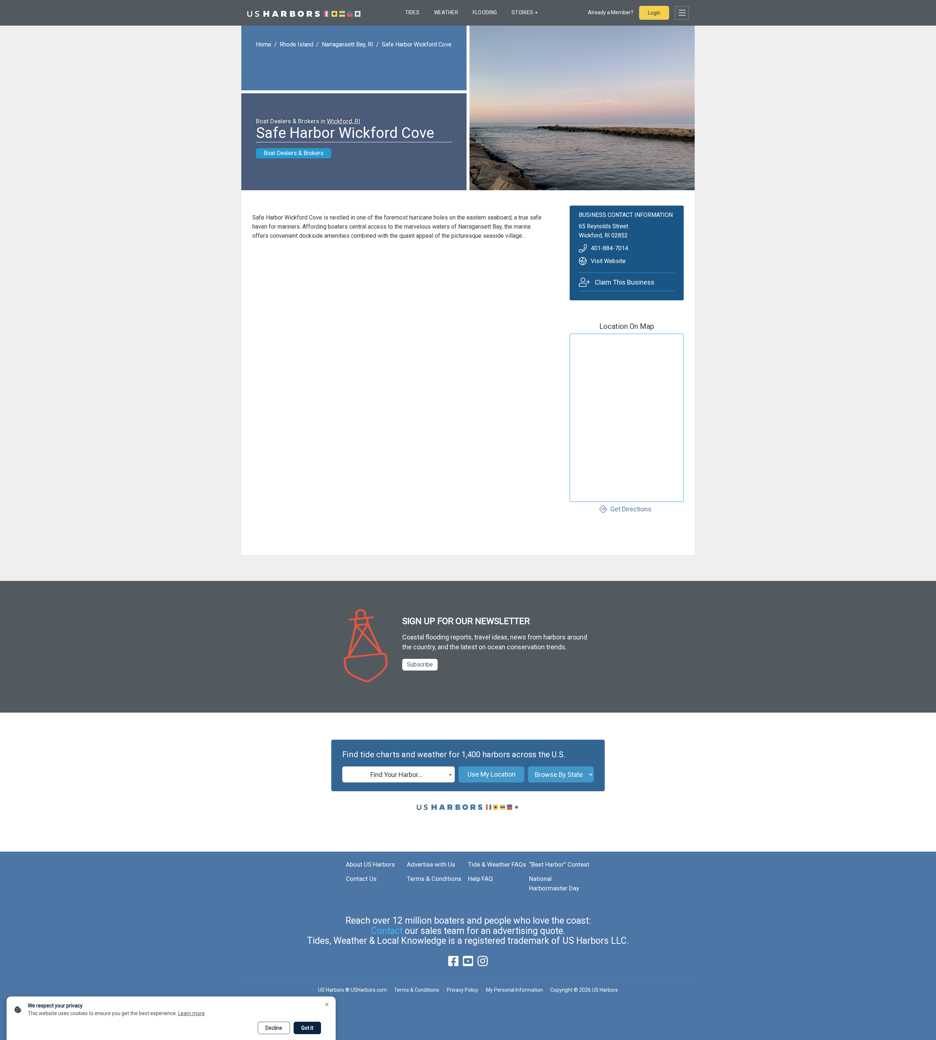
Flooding (485, 12)
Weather (446, 12)
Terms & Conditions (434, 878)
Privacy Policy (462, 989)
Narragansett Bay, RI (347, 44)
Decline (273, 1028)
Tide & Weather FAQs (497, 864)
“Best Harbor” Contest (559, 864)
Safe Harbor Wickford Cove (417, 44)
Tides (412, 12)
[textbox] (398, 775)
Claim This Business (624, 282)
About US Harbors (370, 864)
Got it (307, 1028)
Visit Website (608, 261)
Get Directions (631, 509)
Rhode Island (296, 44)
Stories (522, 12)
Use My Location (492, 774)
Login (654, 13)
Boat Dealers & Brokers (294, 153)
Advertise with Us (431, 864)
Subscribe (420, 664)
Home (263, 44)
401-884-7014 (609, 248)
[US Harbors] (304, 13)
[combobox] (398, 774)
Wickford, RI (343, 121)
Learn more (191, 1013)
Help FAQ (480, 878)
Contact (387, 931)
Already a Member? (610, 12)
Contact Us (361, 878)
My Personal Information (514, 989)
